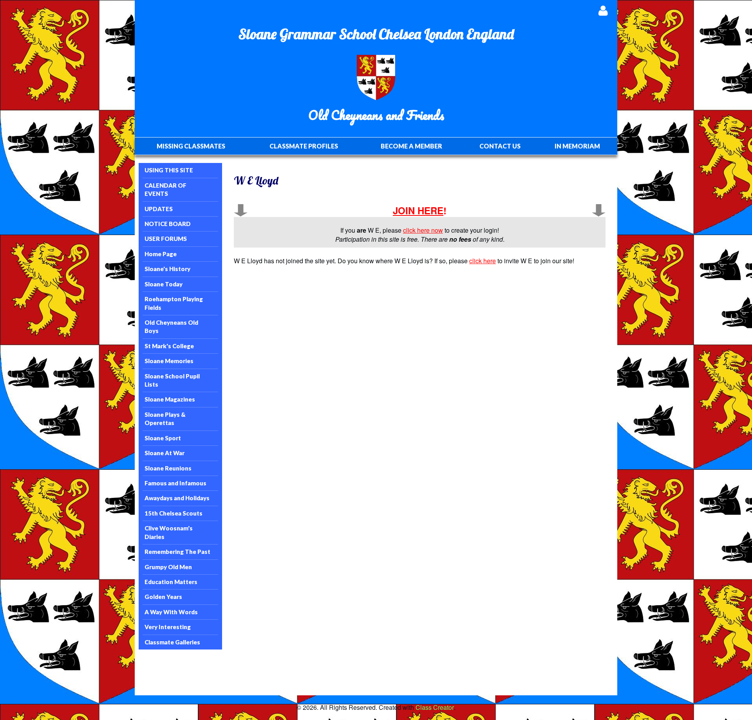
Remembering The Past (177, 551)
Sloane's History (167, 268)
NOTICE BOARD (168, 223)
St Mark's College (169, 345)
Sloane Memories (169, 360)
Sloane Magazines (170, 399)
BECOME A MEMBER (411, 146)
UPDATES (159, 208)
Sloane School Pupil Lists (172, 380)
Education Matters (171, 581)
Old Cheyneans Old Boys (171, 326)
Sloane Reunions (168, 468)
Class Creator (435, 707)
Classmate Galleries (172, 642)
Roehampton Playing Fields (174, 303)
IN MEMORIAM (577, 146)
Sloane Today (164, 284)
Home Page (161, 253)
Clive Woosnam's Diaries (169, 532)
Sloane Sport (163, 437)
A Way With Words (171, 611)
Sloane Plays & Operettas (165, 418)
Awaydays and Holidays (177, 497)
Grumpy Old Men (168, 566)
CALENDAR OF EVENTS (165, 189)
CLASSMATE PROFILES (303, 146)
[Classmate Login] (603, 10)
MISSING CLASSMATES (191, 146)
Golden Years (163, 596)
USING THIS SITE (169, 170)
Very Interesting (168, 626)
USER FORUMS (166, 238)
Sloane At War (164, 452)
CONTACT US (500, 146)
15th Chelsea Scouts (173, 513)
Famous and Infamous (175, 483)
